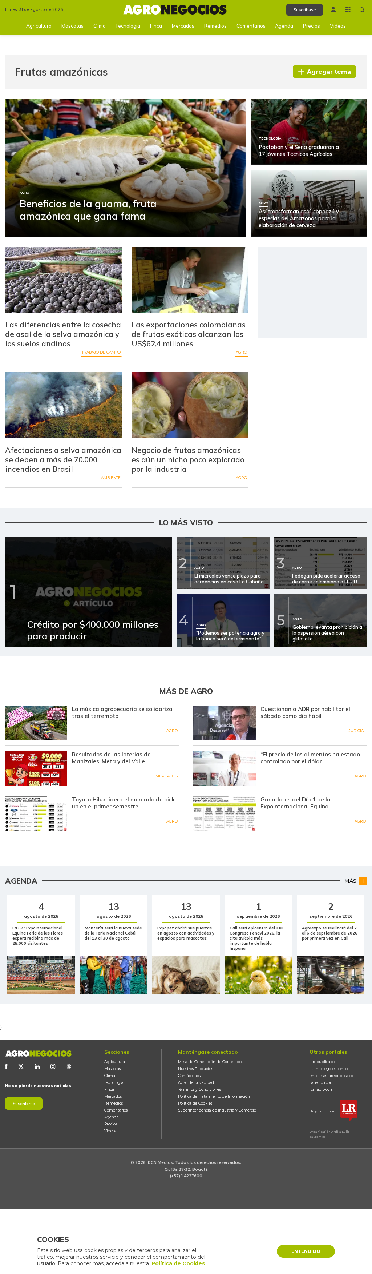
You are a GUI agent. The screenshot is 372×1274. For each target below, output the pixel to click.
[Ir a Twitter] (21, 1066)
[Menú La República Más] (348, 9)
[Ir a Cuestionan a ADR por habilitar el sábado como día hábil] (224, 723)
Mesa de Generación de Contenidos (210, 1062)
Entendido (305, 1251)
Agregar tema (329, 71)
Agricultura (39, 26)
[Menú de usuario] (333, 10)
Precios (311, 26)
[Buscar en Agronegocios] (362, 10)
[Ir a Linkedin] (37, 1066)
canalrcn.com (322, 1082)
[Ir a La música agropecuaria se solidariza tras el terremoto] (36, 723)
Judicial (357, 730)
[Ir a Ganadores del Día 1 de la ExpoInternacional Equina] (224, 813)
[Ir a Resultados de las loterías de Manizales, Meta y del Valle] (36, 768)
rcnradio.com (321, 1089)
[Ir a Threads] (69, 1066)
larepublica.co (322, 1062)
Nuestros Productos (195, 1068)
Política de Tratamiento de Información (214, 1096)
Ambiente (111, 477)
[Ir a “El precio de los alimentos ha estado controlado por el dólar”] (224, 768)
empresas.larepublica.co (331, 1075)
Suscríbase (305, 9)
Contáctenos (189, 1075)
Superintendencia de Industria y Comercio (217, 1110)
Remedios (215, 26)
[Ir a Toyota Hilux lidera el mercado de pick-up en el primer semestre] (36, 813)
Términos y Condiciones (199, 1089)
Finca (156, 26)
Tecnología (127, 26)
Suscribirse (24, 1103)
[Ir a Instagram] (53, 1066)
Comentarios (251, 26)
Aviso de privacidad (196, 1082)
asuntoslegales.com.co (329, 1068)
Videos (338, 26)
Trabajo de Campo (101, 352)
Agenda (284, 26)
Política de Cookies (195, 1103)
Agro (241, 352)
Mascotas (72, 26)
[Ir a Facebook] (6, 1066)
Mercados (183, 26)
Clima (99, 26)
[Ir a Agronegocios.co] (38, 1053)
